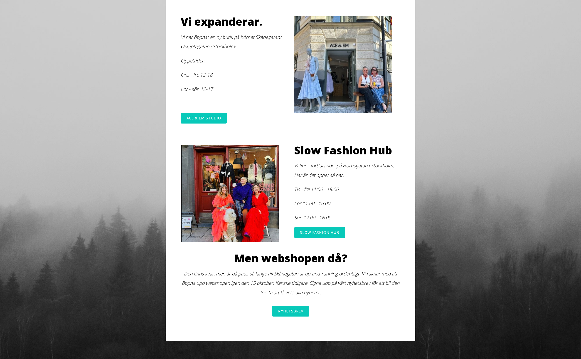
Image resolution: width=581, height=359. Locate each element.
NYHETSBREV (290, 311)
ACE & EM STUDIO (204, 118)
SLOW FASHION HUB (319, 232)
